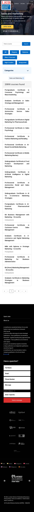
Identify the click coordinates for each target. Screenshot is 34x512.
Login (31, 1)
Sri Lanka (22, 467)
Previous (4, 481)
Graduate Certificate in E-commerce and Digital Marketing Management (17, 238)
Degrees (16, 3)
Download (6, 354)
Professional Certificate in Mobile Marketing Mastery (17, 154)
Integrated (22, 62)
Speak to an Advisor (10, 31)
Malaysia (5, 467)
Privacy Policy (7, 498)
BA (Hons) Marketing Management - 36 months (17, 269)
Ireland (10, 463)
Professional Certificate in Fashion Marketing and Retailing (17, 137)
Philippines (14, 467)
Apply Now (7, 26)
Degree (14, 52)
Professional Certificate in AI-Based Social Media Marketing (17, 146)
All (5, 52)
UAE (4, 463)
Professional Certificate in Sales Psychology (17, 129)
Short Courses (10, 57)
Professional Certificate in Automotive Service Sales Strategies (17, 111)
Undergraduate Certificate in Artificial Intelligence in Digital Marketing (17, 174)
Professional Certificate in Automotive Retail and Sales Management (17, 185)
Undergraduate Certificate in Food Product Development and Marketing (17, 163)
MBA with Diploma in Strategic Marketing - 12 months (17, 248)
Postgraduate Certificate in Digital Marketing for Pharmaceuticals (17, 121)
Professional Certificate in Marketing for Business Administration (17, 259)
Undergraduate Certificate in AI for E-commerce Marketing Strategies (17, 195)
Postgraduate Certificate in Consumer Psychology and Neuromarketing (17, 92)
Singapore (18, 463)
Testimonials (25, 498)
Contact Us (30, 3)
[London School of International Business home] (6, 5)
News (5, 500)
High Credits (9, 62)
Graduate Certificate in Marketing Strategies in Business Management (17, 280)
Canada (27, 463)
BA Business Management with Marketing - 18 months (17, 216)
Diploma (23, 3)
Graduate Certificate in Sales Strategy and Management (17, 102)
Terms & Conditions (17, 498)
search (26, 44)
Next (29, 481)
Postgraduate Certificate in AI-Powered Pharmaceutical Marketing (17, 206)
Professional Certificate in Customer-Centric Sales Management (17, 227)
